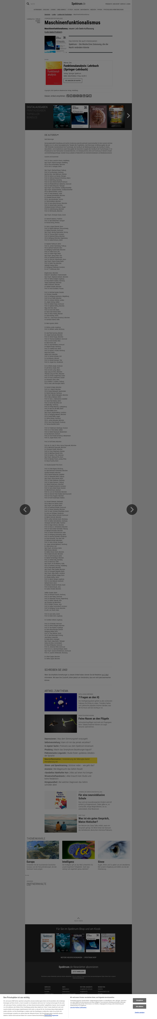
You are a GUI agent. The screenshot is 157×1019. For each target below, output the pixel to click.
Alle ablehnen (139, 1006)
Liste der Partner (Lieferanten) (78, 1007)
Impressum (55, 1015)
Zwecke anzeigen (139, 1012)
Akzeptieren (139, 1000)
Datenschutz (48, 1015)
